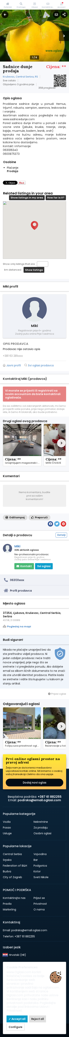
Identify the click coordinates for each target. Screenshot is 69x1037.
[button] (64, 36)
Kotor (37, 871)
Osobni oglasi (42, 833)
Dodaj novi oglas (34, 782)
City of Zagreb (12, 877)
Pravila (7, 904)
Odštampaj (17, 517)
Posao (7, 827)
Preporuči (41, 517)
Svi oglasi (44, 566)
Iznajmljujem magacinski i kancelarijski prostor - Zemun (23, 462)
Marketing (9, 909)
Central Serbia (12, 854)
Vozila (7, 822)
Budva (7, 871)
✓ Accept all (17, 1019)
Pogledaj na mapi (19, 626)
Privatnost (40, 904)
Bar (36, 860)
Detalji (61, 535)
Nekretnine (41, 822)
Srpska (7, 860)
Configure (15, 1027)
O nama (39, 909)
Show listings (34, 270)
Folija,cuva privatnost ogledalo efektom (23, 745)
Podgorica (40, 866)
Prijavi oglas (58, 694)
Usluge (7, 833)
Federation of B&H (15, 866)
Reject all (37, 1019)
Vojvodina (40, 854)
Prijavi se (39, 898)
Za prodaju (41, 827)
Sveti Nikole (41, 877)
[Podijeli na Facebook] (50, 524)
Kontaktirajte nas (14, 898)
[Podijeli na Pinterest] (63, 524)
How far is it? (55, 197)
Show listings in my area (27, 197)
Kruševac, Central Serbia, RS (20, 76)
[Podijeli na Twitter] (57, 524)
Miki (17, 546)
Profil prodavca (21, 591)
